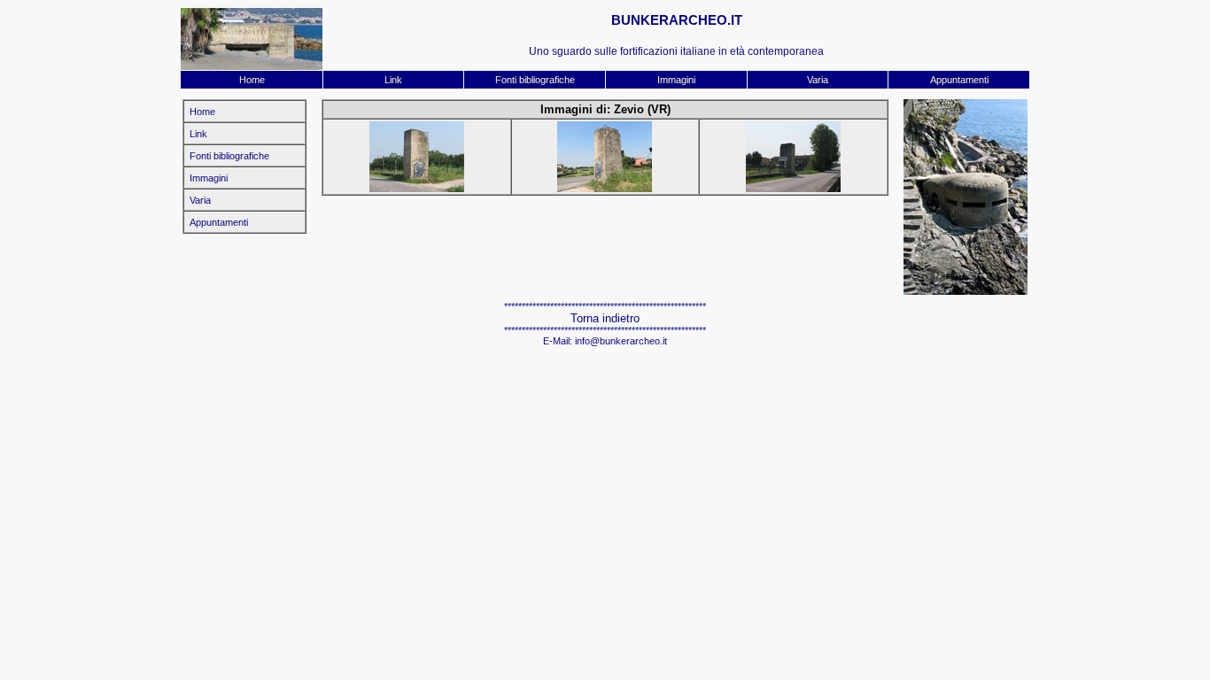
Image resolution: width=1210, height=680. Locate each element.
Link (393, 79)
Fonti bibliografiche (535, 79)
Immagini (676, 79)
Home (252, 79)
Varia (817, 79)
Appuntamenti (959, 79)
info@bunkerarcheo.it (621, 341)
